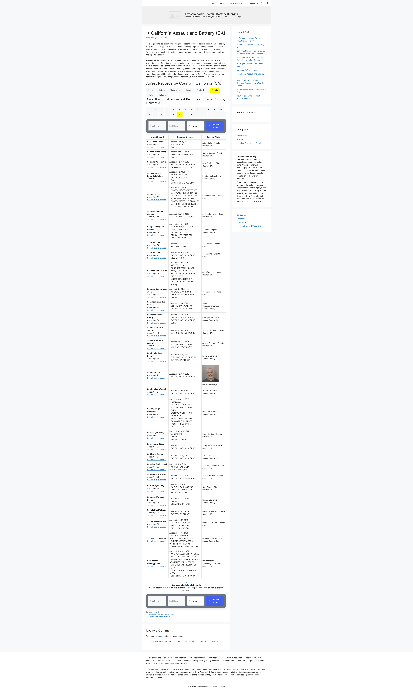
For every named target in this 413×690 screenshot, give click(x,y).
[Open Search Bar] (268, 3)
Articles (240, 139)
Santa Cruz (201, 90)
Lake (150, 90)
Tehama (162, 95)
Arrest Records (154, 612)
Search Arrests (216, 125)
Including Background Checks (249, 143)
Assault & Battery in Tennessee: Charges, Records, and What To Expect (250, 83)
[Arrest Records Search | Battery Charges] (176, 15)
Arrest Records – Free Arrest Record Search (229, 3)
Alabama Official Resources (248, 70)
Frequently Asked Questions (249, 226)
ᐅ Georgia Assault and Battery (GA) (161, 614)
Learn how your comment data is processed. (200, 641)
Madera (161, 90)
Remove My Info (256, 3)
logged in (162, 636)
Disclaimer (241, 219)
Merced (188, 90)
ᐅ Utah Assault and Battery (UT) (160, 617)
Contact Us (241, 215)
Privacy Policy (242, 222)
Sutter (151, 95)
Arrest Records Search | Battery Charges (211, 14)
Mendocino (175, 90)
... (192, 582)
